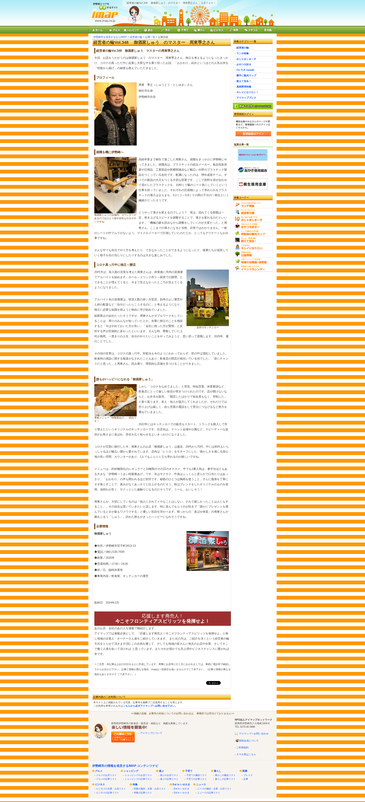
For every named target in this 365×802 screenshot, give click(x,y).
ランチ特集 (242, 53)
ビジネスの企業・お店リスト (111, 788)
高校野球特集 (243, 86)
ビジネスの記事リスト (107, 792)
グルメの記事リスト (106, 779)
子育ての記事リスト (196, 779)
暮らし (217, 770)
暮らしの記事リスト (225, 779)
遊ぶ (161, 770)
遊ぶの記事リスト (169, 779)
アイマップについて (151, 733)
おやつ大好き (243, 64)
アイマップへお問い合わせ (254, 733)
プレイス (248, 775)
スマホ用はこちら (246, 754)
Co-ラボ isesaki (245, 69)
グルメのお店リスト (106, 775)
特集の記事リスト (143, 792)
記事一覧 (150, 37)
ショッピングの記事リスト (138, 779)
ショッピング (131, 770)
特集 (135, 784)
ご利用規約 (242, 747)
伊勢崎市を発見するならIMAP (110, 37)
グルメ (98, 770)
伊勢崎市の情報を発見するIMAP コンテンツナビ (125, 765)
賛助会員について (249, 740)
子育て (189, 770)
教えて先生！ (243, 81)
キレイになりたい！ (247, 92)
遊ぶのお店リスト (169, 775)
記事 (246, 779)
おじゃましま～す (246, 58)
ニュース (201, 784)
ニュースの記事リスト (208, 792)
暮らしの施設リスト (225, 775)
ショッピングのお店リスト (138, 775)
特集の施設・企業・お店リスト (150, 788)
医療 (244, 770)
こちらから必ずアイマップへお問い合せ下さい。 (150, 705)
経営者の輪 (136, 37)
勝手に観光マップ (246, 75)
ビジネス (100, 784)
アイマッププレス (246, 97)
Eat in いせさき (181, 784)
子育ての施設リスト (196, 775)
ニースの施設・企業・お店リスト (214, 788)
